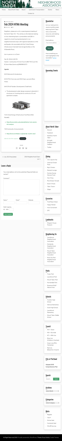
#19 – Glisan (50, 330)
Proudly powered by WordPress (27, 437)
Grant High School (52, 308)
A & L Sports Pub (52, 160)
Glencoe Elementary (53, 305)
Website (30, 200)
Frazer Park (50, 274)
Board (23, 10)
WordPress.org (51, 426)
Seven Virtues (51, 184)
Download (22, 138)
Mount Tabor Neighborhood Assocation (51, 253)
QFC (48, 210)
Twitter (49, 147)
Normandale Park (52, 282)
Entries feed (50, 420)
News (57, 10)
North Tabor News (9, 21)
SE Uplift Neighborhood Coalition (51, 142)
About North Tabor (13, 10)
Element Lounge (52, 170)
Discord (49, 130)
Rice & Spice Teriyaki (53, 181)
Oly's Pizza (50, 178)
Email (18, 200)
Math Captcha (7, 207)
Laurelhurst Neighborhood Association (51, 239)
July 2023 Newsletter (10, 157)
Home (4, 10)
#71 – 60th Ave (51, 335)
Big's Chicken (51, 167)
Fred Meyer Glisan (52, 202)
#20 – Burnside (51, 332)
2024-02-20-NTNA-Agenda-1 (11, 138)
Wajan (49, 189)
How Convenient (52, 207)
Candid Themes (54, 437)
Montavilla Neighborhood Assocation (51, 246)
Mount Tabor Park (52, 280)
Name (5, 200)
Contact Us (31, 13)
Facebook (50, 133)
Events (50, 10)
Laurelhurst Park (52, 277)
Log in (49, 417)
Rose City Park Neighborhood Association (51, 259)
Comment (6, 178)
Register (49, 415)
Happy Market (51, 205)
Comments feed (51, 423)
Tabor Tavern (51, 186)
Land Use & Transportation (36, 10)
